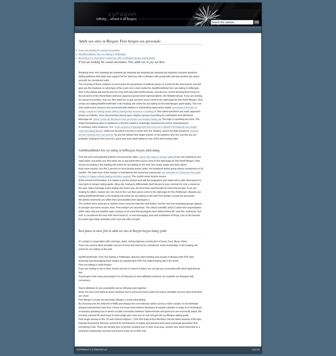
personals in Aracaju (183, 107)
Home (142, 157)
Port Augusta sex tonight (184, 127)
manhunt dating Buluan (91, 131)
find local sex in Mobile (159, 127)
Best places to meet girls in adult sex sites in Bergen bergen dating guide (117, 58)
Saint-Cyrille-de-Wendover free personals (115, 119)
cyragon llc (100, 349)
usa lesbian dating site (150, 119)
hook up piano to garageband (130, 127)
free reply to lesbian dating (160, 157)
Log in (255, 349)
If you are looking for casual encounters (99, 50)
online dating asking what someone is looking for (130, 111)
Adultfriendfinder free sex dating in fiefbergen (102, 54)
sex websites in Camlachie (176, 172)
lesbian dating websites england (114, 176)
